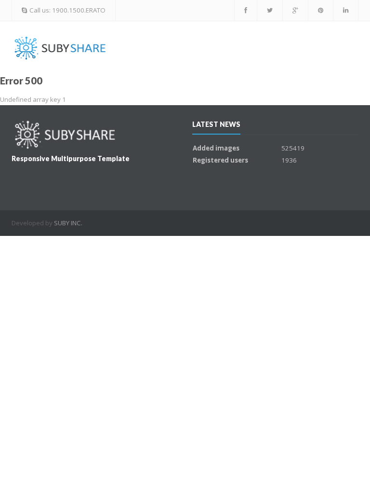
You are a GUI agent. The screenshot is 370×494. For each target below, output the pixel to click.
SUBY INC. (68, 223)
